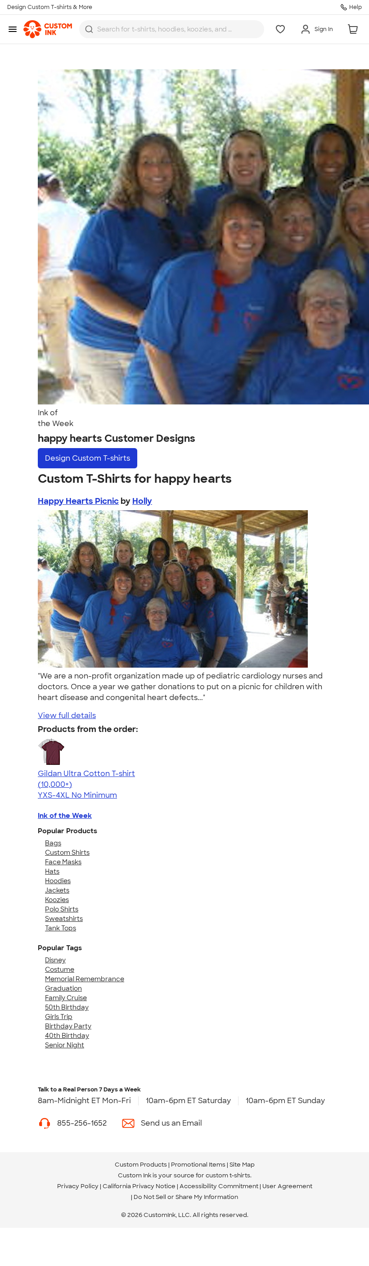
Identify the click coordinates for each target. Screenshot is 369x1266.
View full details (67, 715)
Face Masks (63, 862)
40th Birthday (67, 1036)
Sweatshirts (64, 919)
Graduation (63, 988)
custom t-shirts (228, 1175)
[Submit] (89, 29)
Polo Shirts (61, 909)
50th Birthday (67, 1007)
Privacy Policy (78, 1186)
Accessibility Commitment (219, 1186)
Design (87, 458)
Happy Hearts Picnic (78, 501)
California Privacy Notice (139, 1186)
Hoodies (58, 881)
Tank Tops (60, 928)
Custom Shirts (67, 852)
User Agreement (287, 1186)
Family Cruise (66, 998)
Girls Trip (58, 1017)
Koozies (57, 900)
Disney (55, 960)
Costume (59, 969)
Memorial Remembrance (84, 979)
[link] (47, 29)
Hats (52, 871)
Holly (142, 501)
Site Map (242, 1164)
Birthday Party (68, 1026)
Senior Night (64, 1045)
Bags (53, 843)
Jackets (57, 890)
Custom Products (141, 1164)
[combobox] (171, 29)
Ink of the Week (65, 815)
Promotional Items (198, 1164)
